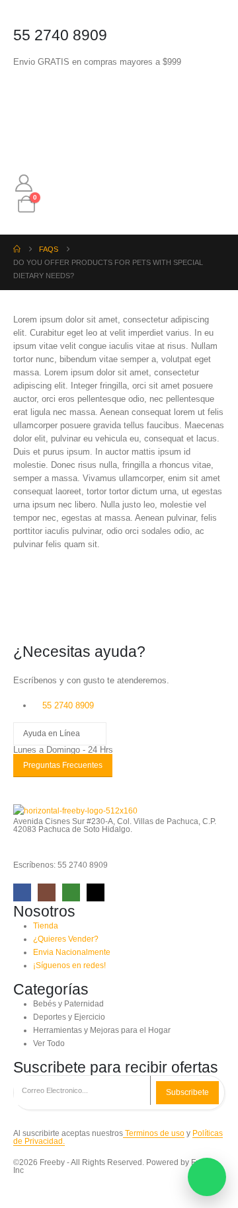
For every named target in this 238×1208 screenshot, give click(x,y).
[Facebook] (22, 892)
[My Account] (23, 183)
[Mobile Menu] (25, 96)
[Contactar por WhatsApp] (207, 1177)
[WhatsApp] (71, 892)
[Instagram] (47, 892)
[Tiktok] (95, 892)
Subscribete (187, 1092)
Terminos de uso (153, 1133)
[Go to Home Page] (16, 249)
